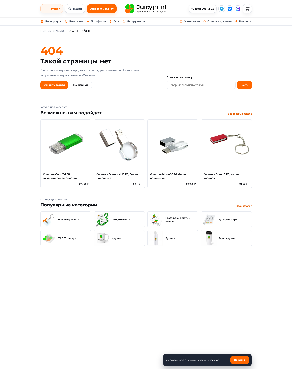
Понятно (239, 359)
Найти (245, 84)
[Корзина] (247, 8)
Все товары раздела (240, 113)
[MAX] (238, 8)
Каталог (59, 30)
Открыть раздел (54, 84)
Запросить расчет (101, 8)
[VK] (230, 8)
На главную (80, 84)
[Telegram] (221, 8)
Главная (46, 30)
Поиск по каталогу (180, 77)
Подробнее (213, 359)
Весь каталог (244, 206)
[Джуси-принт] (146, 8)
